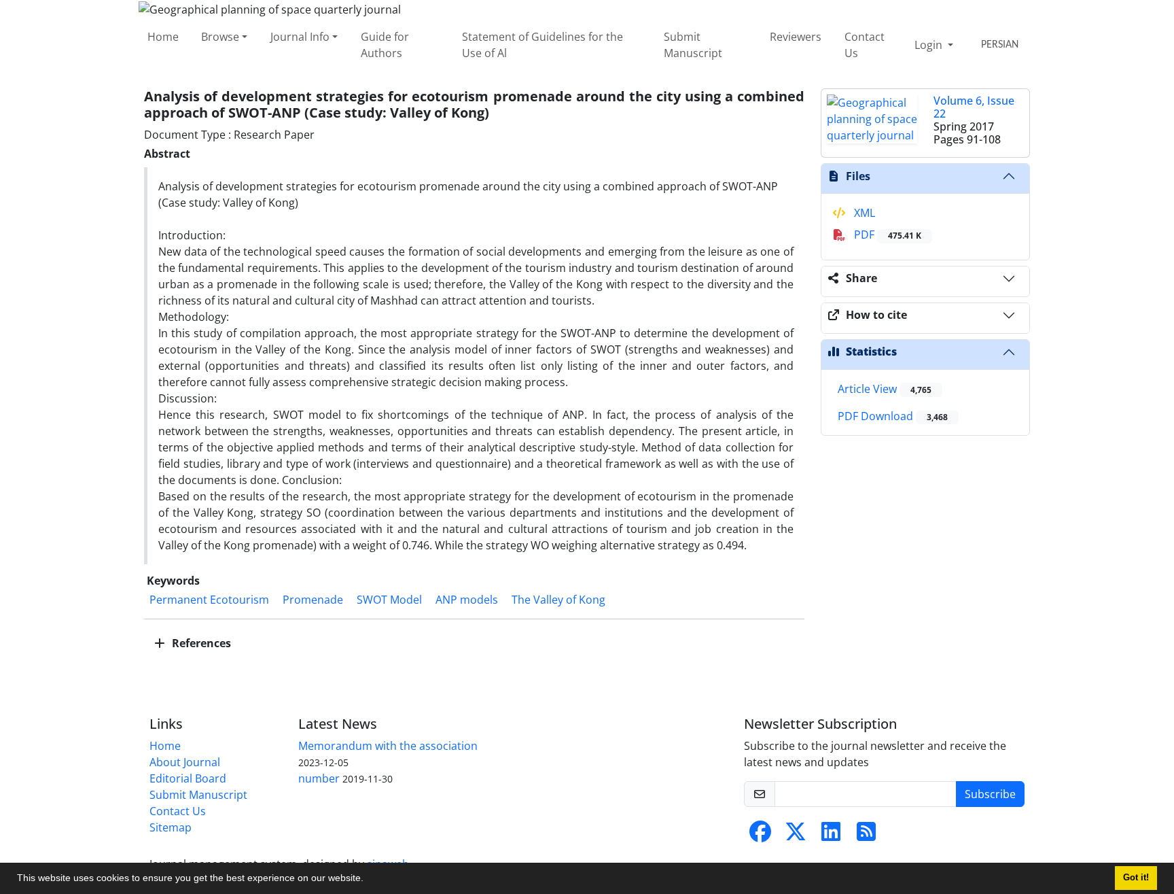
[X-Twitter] (795, 835)
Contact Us (864, 45)
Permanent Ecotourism (209, 599)
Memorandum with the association (388, 745)
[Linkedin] (831, 835)
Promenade (313, 599)
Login (929, 44)
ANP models (466, 599)
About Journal (184, 762)
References (200, 643)
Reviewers (795, 36)
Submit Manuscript (693, 45)
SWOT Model (389, 599)
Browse (220, 36)
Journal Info (300, 36)
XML (863, 212)
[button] (368, 880)
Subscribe (990, 794)
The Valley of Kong (558, 599)
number (319, 778)
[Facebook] (760, 835)
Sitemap (170, 827)
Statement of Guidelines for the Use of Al (542, 45)
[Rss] (866, 835)
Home (163, 36)
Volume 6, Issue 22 (973, 107)
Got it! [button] (1136, 877)
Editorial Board (187, 778)
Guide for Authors (385, 45)
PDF (886, 234)
